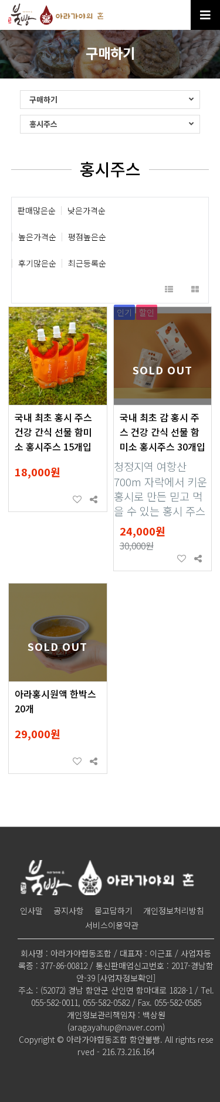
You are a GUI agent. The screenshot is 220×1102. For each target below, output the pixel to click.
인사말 (31, 910)
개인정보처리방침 (173, 910)
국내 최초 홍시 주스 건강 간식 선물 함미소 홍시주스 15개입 (53, 431)
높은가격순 (37, 237)
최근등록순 (87, 263)
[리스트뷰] (168, 290)
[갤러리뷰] (195, 290)
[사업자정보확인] (126, 978)
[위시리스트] (77, 500)
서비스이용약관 (111, 925)
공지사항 (68, 910)
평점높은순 (87, 237)
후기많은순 (37, 263)
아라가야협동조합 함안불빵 (57, 14)
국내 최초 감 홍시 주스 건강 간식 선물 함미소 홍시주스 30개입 (162, 431)
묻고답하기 (113, 910)
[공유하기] (93, 500)
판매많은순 (37, 210)
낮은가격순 (86, 210)
